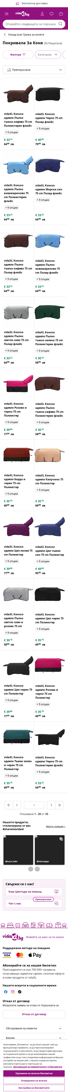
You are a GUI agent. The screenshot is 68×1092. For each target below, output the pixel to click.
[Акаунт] (42, 14)
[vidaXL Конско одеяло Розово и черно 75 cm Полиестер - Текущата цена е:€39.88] (18, 383)
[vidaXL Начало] (22, 13)
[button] (31, 3)
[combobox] (34, 24)
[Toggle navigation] (7, 14)
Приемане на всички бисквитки (34, 1073)
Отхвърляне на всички (34, 1080)
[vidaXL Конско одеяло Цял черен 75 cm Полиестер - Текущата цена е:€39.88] (18, 665)
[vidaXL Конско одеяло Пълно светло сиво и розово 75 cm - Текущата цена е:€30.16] (18, 594)
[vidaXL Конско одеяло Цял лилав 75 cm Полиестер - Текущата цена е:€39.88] (18, 526)
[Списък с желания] (51, 14)
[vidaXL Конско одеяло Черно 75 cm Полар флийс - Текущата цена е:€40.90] (49, 93)
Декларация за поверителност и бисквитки (37, 1066)
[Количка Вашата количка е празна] (61, 14)
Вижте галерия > (55, 826)
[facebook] (5, 991)
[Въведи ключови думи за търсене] (60, 23)
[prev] (17, 805)
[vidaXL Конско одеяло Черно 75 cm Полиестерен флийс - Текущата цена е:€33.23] (49, 737)
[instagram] (12, 991)
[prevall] (9, 805)
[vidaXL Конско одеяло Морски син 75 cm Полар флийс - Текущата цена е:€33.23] (49, 165)
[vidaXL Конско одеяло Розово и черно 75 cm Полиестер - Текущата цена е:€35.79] (49, 665)
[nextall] (59, 805)
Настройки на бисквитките (34, 1087)
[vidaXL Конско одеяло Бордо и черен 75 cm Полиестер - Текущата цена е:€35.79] (18, 455)
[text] (8, 140)
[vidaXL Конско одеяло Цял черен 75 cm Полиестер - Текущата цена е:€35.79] (49, 594)
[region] (34, 1066)
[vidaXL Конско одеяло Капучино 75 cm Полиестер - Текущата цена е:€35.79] (49, 455)
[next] (51, 805)
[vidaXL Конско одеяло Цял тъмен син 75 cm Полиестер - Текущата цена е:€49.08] (49, 526)
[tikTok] (19, 991)
